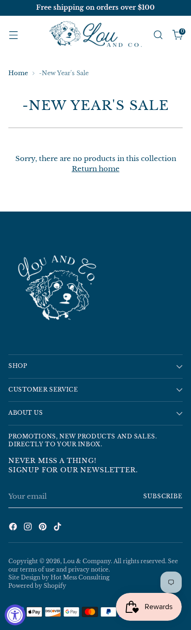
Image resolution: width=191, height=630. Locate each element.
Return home (96, 168)
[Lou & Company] (95, 34)
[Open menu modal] (13, 35)
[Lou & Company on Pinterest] (43, 528)
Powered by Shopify (37, 586)
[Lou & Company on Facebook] (13, 528)
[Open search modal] (157, 35)
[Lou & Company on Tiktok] (58, 528)
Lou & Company (87, 561)
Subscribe (163, 496)
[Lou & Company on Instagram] (28, 528)
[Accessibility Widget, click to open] (15, 614)
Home (18, 73)
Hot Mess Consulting (80, 577)
